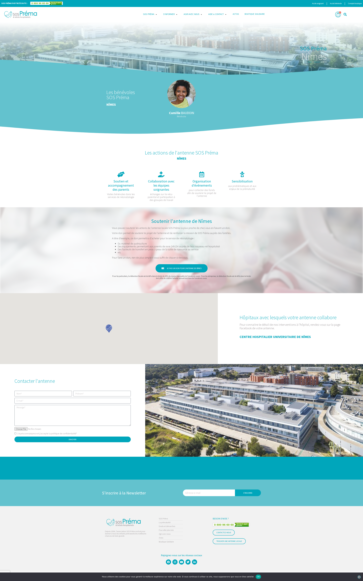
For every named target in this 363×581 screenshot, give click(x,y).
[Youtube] (181, 562)
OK (258, 576)
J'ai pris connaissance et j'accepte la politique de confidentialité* (47, 433)
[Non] (359, 577)
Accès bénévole (336, 3)
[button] (150, 14)
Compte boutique (355, 3)
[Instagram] (175, 562)
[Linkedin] (194, 562)
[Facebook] (168, 562)
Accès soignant (318, 3)
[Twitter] (188, 562)
